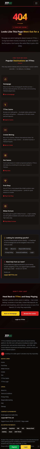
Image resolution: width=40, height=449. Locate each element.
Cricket (3, 372)
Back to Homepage (10, 313)
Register (14, 447)
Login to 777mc (20, 319)
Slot (2, 375)
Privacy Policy (9, 252)
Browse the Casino (30, 313)
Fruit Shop (4, 365)
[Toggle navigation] (36, 3)
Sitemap (3, 406)
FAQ (6, 249)
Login (32, 252)
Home (3, 362)
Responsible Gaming (24, 249)
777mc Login (4, 381)
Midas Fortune (5, 369)
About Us (13, 249)
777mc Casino (5, 378)
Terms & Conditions (21, 252)
